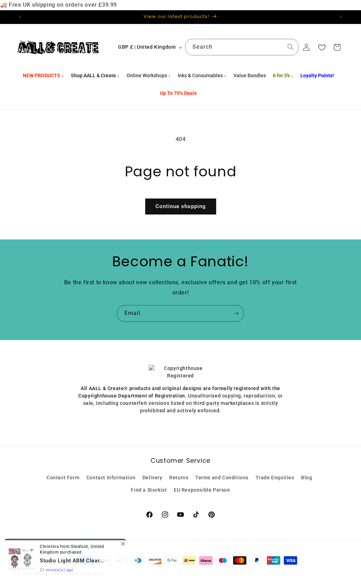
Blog (306, 477)
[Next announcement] (341, 17)
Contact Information (110, 477)
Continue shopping (180, 206)
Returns (178, 477)
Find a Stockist (149, 490)
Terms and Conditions (222, 477)
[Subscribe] (236, 313)
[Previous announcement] (20, 17)
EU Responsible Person (202, 490)
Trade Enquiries (275, 477)
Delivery (152, 477)
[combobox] (241, 47)
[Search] (290, 47)
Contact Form (63, 477)
